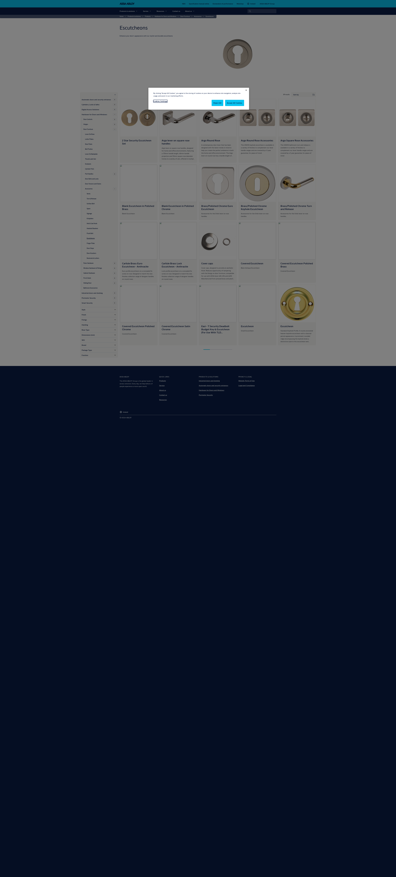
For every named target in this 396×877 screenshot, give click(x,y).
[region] (198, 99)
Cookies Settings (160, 101)
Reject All (217, 103)
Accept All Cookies (234, 103)
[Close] (246, 90)
